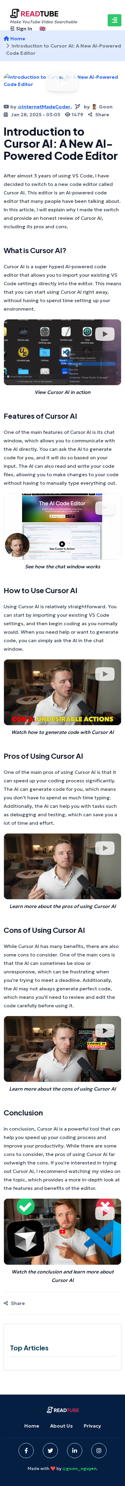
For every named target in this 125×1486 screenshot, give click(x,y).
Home (31, 1426)
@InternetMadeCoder (44, 107)
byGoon (98, 107)
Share (102, 114)
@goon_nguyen (79, 1468)
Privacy (92, 1426)
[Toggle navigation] (114, 20)
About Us (61, 1426)
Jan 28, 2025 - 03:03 (35, 114)
